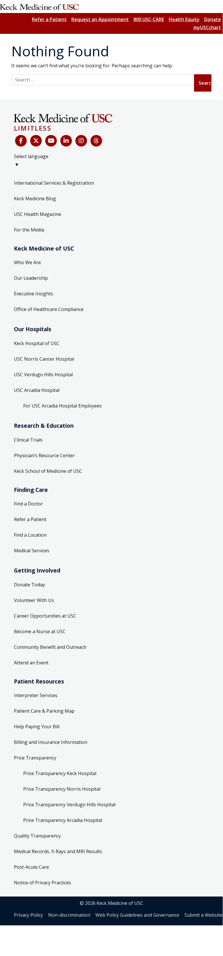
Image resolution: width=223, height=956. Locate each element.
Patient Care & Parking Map (44, 711)
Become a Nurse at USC (40, 631)
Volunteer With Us (34, 600)
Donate (212, 19)
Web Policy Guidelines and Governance (137, 915)
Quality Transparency (37, 836)
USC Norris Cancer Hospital (44, 359)
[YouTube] (51, 141)
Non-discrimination (69, 915)
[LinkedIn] (66, 141)
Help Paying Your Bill (36, 726)
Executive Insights (33, 293)
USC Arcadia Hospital (36, 390)
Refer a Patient (49, 19)
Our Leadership (31, 278)
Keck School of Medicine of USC (48, 471)
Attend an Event (31, 662)
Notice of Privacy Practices (42, 882)
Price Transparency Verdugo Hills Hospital (69, 804)
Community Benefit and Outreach (50, 647)
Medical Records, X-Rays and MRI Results (58, 851)
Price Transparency (35, 758)
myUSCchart (207, 27)
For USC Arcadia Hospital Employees (62, 406)
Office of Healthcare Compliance (49, 309)
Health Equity (184, 19)
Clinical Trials (28, 440)
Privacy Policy (28, 915)
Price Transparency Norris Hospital (61, 789)
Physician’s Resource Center (44, 455)
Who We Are (27, 262)
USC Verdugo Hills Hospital (43, 374)
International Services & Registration (54, 183)
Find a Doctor (28, 504)
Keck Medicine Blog (35, 198)
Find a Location (30, 535)
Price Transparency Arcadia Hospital (62, 820)
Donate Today (29, 584)
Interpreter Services (35, 695)
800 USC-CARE (148, 19)
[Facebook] (21, 141)
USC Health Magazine (37, 214)
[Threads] (96, 141)
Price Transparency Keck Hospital (59, 773)
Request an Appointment (100, 19)
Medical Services (31, 550)
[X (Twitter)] (36, 141)
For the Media (29, 230)
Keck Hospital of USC (36, 343)
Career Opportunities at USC (45, 616)
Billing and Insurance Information (50, 742)
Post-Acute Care (31, 867)
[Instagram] (81, 141)
